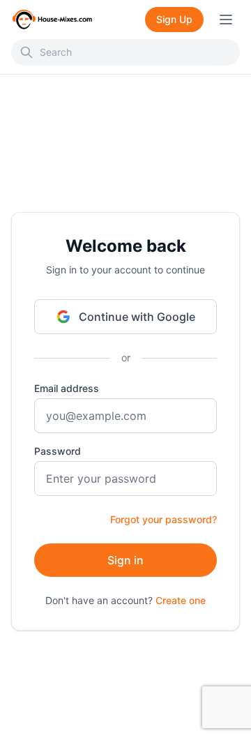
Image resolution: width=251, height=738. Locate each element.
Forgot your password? (163, 519)
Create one (180, 600)
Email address (66, 388)
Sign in (125, 560)
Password (57, 451)
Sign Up (174, 19)
